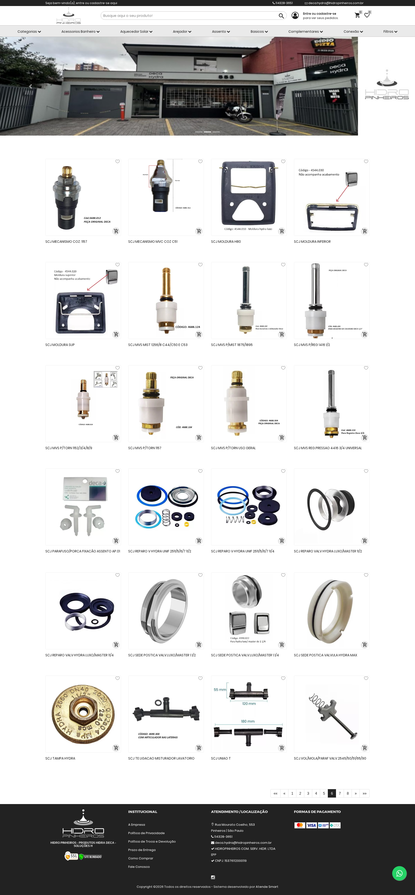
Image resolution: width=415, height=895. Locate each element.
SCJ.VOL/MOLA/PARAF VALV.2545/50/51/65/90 (330, 758)
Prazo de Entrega (142, 850)
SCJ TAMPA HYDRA (60, 758)
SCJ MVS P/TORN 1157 (144, 448)
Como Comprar (140, 858)
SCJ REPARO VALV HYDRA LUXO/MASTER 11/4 (79, 655)
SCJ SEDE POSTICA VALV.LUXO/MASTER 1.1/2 (162, 655)
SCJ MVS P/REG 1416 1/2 (312, 344)
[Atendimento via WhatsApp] (399, 873)
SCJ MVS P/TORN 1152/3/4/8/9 (68, 448)
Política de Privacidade (146, 833)
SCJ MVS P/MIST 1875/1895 (232, 344)
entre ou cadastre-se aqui (96, 3)
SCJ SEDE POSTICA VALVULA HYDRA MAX (325, 655)
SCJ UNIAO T (221, 758)
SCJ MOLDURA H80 (226, 241)
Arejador (180, 31)
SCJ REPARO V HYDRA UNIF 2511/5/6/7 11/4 (243, 551)
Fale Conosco (139, 866)
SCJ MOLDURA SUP (60, 344)
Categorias (28, 31)
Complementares (304, 31)
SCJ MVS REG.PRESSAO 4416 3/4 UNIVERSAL (328, 448)
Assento (219, 31)
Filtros (389, 31)
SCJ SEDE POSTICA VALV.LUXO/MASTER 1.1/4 (245, 655)
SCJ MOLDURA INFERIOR (312, 241)
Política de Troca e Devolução (152, 841)
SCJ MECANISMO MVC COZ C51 (152, 241)
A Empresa (136, 824)
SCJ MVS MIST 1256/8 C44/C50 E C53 (158, 344)
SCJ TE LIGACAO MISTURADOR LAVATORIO (161, 758)
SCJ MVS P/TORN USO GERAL (233, 448)
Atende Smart (267, 886)
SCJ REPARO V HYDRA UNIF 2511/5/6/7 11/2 (159, 551)
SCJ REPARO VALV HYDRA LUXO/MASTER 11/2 (328, 551)
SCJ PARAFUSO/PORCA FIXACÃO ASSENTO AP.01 (82, 551)
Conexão (352, 31)
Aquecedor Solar (134, 31)
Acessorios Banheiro (78, 31)
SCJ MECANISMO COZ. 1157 (66, 241)
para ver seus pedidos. (320, 16)
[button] (31, 86)
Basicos (258, 31)
